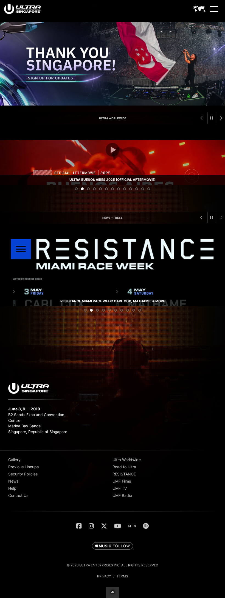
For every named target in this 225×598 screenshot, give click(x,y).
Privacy (104, 576)
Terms (122, 576)
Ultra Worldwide (112, 118)
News (13, 481)
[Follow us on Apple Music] (112, 546)
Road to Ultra (124, 466)
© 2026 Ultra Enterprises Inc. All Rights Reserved (112, 565)
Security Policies (23, 474)
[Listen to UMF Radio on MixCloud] (132, 526)
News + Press (112, 217)
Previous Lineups (23, 466)
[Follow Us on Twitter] (104, 526)
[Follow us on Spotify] (145, 526)
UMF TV (120, 488)
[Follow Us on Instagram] (91, 526)
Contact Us (18, 495)
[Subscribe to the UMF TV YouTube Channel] (117, 526)
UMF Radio (122, 495)
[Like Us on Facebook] (79, 526)
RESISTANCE (124, 474)
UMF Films (122, 481)
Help (12, 488)
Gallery (14, 459)
